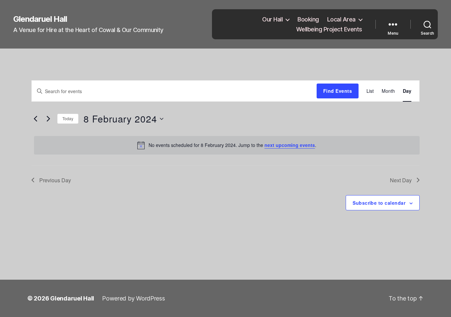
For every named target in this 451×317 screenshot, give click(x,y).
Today (67, 118)
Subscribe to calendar (379, 202)
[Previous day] (35, 119)
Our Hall (272, 19)
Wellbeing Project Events (329, 29)
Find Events (337, 91)
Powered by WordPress (133, 298)
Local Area (341, 19)
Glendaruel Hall (40, 19)
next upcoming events (289, 145)
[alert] (227, 145)
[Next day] (48, 119)
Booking (308, 19)
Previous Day (55, 180)
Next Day (401, 180)
